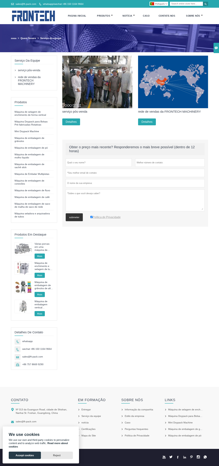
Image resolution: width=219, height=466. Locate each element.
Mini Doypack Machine (27, 131)
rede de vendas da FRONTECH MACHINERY (29, 80)
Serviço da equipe (91, 416)
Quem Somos (28, 38)
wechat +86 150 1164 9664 (37, 349)
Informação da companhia (139, 409)
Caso (146, 16)
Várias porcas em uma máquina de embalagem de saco (43, 246)
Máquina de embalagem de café (32, 197)
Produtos (103, 16)
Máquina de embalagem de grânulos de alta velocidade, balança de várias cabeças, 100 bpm (43, 285)
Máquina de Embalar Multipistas (32, 174)
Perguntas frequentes (136, 429)
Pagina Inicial (77, 16)
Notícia (127, 16)
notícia (85, 422)
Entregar (86, 409)
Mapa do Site (88, 435)
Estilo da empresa (134, 416)
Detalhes (71, 121)
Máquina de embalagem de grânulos (188, 429)
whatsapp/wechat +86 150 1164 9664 (63, 4)
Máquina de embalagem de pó (31, 147)
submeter (74, 217)
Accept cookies (25, 455)
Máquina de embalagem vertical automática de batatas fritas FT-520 (44, 304)
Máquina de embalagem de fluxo (32, 190)
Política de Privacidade (137, 435)
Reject (57, 455)
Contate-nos (167, 16)
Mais (39, 256)
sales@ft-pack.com (26, 4)
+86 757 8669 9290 (32, 364)
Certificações (88, 429)
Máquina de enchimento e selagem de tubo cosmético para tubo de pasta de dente (44, 266)
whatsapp (27, 341)
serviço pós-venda (29, 70)
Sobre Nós (193, 16)
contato (19, 400)
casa (13, 38)
